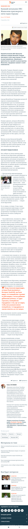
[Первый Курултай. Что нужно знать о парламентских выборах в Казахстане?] (6, 487)
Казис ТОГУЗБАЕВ (5, 17)
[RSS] (22, 510)
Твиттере (19, 422)
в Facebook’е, (13, 422)
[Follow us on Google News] (18, 510)
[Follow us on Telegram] (12, 510)
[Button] (23, 23)
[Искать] (19, 527)
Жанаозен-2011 (5, 6)
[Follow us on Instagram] (5, 510)
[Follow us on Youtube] (2, 510)
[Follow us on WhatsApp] (15, 510)
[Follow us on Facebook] (9, 510)
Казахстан (13, 476)
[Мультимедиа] (8, 527)
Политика (13, 485)
